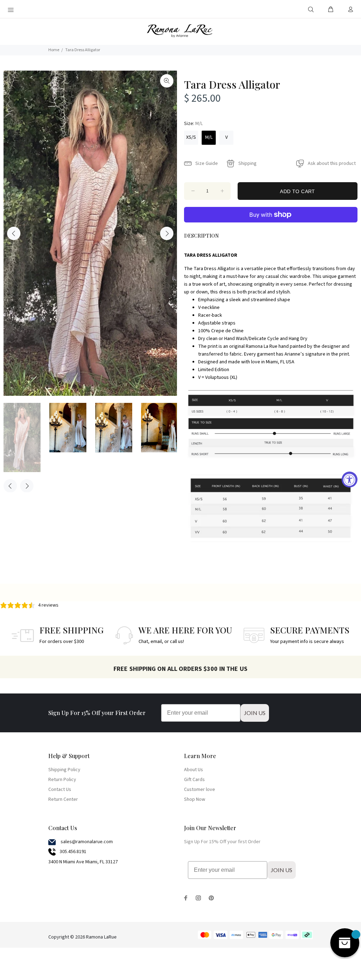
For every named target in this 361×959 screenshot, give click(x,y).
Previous (13, 233)
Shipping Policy (64, 769)
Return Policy (62, 779)
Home (53, 50)
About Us (193, 769)
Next (166, 233)
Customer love (199, 789)
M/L (209, 137)
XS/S (191, 137)
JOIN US (254, 712)
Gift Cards (194, 779)
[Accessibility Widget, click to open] (349, 480)
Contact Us (59, 789)
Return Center (63, 799)
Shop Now (194, 799)
